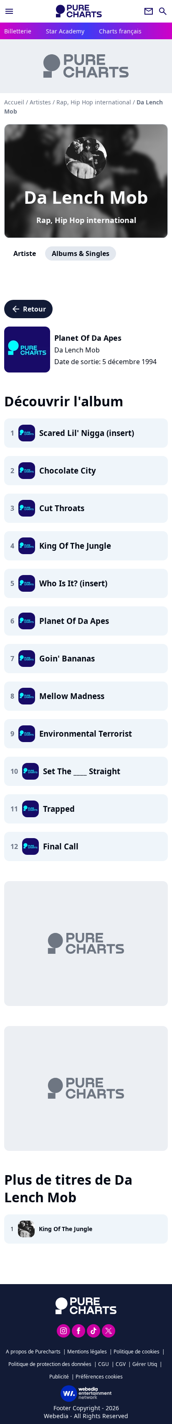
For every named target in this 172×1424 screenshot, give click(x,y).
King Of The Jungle (65, 1229)
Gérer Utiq (144, 1364)
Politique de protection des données (49, 1364)
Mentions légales (87, 1351)
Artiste (24, 253)
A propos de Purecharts (33, 1351)
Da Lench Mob (86, 197)
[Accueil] (79, 11)
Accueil (14, 102)
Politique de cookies (136, 1351)
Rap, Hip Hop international (86, 220)
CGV (121, 1364)
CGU (103, 1364)
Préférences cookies (99, 1376)
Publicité (59, 1376)
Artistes (40, 102)
